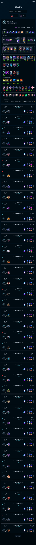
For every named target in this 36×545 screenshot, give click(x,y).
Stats (18, 7)
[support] (16, 23)
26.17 (32, 27)
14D (22, 27)
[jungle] (10, 23)
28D (19, 27)
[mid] (12, 23)
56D (16, 27)
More (18, 536)
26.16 (28, 27)
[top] (8, 23)
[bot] (14, 23)
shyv (2, 2)
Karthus (6, 101)
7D (24, 27)
